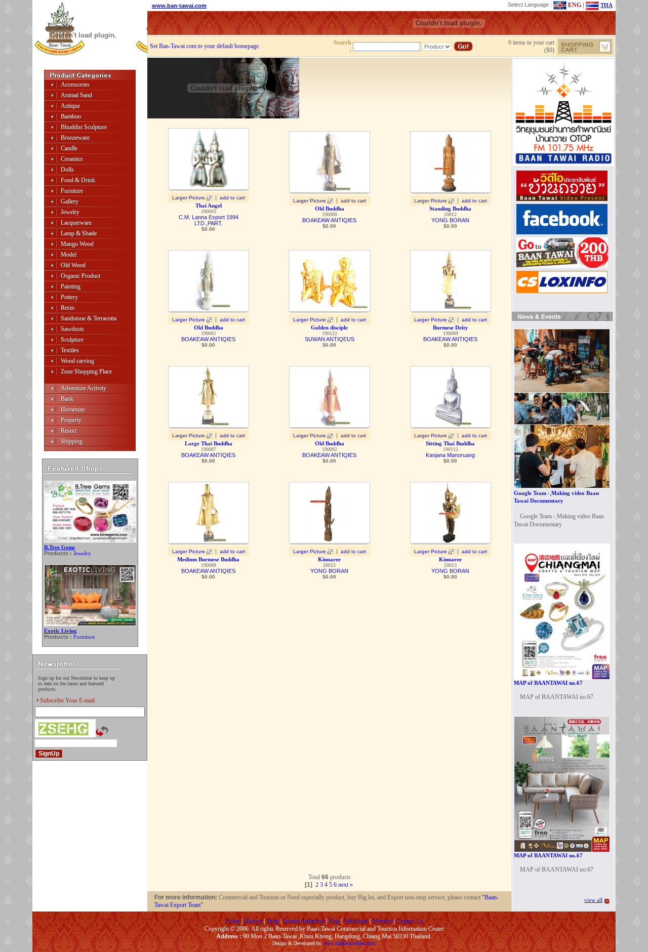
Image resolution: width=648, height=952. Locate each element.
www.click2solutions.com (349, 943)
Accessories (75, 84)
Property (71, 420)
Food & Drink (78, 180)
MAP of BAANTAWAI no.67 (548, 683)
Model (68, 254)
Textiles (70, 350)
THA (606, 5)
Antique (70, 105)
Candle (69, 148)
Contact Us (409, 921)
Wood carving (77, 360)
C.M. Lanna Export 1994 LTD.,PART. (208, 220)
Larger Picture (188, 197)
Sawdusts (72, 329)
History (253, 921)
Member (382, 921)
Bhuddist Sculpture (84, 127)
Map (334, 921)
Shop (272, 921)
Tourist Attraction (304, 921)
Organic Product (80, 275)
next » (345, 884)
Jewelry (70, 212)
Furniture (72, 190)
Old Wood (73, 265)
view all (593, 900)
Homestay (73, 409)
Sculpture (72, 339)
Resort (68, 430)
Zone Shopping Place (86, 371)
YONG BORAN (450, 220)
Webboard (356, 921)
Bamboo (71, 116)
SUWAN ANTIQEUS (329, 339)
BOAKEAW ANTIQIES (329, 220)
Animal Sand (76, 95)
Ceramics (72, 158)
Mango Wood (77, 243)
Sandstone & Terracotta (88, 318)
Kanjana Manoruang (450, 455)
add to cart (232, 197)
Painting (70, 286)
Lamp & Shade (79, 233)
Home (232, 921)
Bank (67, 398)
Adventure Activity (83, 388)
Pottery (69, 297)
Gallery (69, 201)
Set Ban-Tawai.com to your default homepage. (205, 46)
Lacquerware (76, 222)
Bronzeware (75, 137)
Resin (67, 307)
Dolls (67, 169)
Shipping (72, 441)
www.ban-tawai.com (179, 6)
